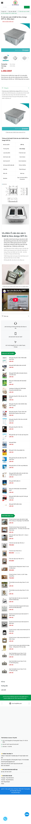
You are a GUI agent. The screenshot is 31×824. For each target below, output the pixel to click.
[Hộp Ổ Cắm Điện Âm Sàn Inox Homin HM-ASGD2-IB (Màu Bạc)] (4, 600)
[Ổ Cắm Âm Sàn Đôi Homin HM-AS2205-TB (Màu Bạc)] (4, 624)
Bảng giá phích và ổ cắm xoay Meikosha (18, 465)
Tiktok (2, 783)
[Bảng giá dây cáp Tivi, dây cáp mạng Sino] (5, 437)
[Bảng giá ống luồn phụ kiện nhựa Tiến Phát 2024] (5, 460)
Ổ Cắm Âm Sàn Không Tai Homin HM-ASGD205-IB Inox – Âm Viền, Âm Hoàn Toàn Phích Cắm (19, 529)
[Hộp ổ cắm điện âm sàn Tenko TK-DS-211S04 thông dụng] (4, 663)
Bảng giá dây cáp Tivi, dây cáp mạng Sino (18, 434)
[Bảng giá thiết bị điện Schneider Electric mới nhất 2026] (5, 375)
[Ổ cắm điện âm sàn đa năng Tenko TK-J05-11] (4, 585)
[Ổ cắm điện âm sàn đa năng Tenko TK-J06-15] (4, 592)
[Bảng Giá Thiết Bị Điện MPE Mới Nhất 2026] (5, 383)
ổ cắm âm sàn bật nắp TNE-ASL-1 (17, 543)
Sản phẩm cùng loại (7, 515)
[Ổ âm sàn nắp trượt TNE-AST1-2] (4, 561)
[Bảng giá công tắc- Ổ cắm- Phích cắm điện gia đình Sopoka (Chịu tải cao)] (5, 414)
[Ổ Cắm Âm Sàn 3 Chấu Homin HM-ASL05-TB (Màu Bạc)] (4, 632)
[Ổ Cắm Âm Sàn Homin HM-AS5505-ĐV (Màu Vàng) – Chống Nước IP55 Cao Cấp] (4, 648)
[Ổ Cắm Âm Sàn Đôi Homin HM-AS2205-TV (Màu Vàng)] (4, 616)
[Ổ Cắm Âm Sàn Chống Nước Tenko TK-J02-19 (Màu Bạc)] (4, 569)
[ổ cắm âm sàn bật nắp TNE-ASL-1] (4, 545)
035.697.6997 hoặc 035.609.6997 (11, 744)
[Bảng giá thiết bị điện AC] (5, 483)
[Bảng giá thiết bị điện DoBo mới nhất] (5, 368)
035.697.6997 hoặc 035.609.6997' (15, 763)
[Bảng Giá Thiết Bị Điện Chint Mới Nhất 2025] (5, 491)
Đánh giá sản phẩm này (8, 21)
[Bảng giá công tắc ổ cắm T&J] (5, 429)
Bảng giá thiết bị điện (8, 353)
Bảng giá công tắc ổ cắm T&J (16, 427)
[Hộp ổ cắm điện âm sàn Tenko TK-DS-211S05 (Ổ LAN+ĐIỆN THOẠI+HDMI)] (4, 656)
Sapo (18, 792)
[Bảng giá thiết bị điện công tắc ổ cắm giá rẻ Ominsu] (5, 499)
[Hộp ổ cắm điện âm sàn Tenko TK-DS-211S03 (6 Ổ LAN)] (4, 671)
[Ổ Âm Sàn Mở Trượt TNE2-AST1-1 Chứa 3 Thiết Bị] (4, 537)
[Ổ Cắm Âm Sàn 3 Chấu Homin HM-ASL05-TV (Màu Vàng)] (4, 640)
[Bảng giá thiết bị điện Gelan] (5, 506)
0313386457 (7, 765)
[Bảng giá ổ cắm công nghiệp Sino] (5, 452)
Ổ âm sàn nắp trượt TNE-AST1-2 (16, 558)
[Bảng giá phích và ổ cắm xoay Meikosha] (5, 468)
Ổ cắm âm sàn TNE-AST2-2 (15, 550)
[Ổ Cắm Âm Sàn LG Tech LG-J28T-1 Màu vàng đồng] (4, 577)
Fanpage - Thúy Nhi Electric (7, 777)
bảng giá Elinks (12, 442)
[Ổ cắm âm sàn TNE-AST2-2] (4, 553)
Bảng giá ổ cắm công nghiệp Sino (17, 450)
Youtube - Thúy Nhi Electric (7, 779)
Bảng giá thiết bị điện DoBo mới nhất (17, 365)
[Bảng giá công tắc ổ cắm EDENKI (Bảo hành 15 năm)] (5, 406)
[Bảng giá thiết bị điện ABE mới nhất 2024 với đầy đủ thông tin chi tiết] (5, 475)
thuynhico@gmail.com (9, 761)
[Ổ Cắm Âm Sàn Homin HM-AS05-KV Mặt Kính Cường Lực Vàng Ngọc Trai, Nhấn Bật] (4, 521)
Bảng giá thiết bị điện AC (14, 481)
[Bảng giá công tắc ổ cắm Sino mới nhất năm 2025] (5, 421)
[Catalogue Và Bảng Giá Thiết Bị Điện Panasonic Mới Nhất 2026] (5, 391)
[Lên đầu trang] (27, 819)
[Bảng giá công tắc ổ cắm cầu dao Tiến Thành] (5, 398)
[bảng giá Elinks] (5, 445)
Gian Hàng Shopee (5, 781)
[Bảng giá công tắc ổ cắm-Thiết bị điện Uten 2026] (5, 360)
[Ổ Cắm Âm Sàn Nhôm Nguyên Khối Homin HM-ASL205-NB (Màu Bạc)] (4, 608)
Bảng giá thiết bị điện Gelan (15, 504)
